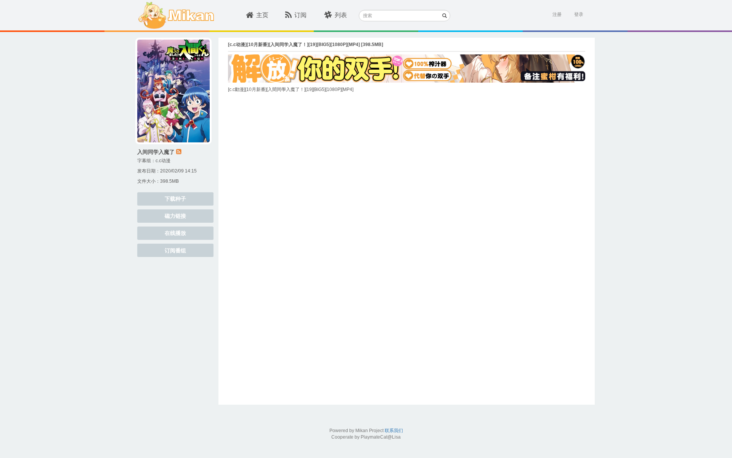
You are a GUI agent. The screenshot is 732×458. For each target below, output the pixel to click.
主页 (262, 15)
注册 (557, 14)
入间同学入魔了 (156, 152)
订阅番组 (175, 250)
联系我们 (394, 430)
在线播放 (175, 233)
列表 (341, 15)
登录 (578, 14)
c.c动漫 (163, 160)
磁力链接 (175, 216)
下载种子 (175, 199)
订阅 (300, 15)
